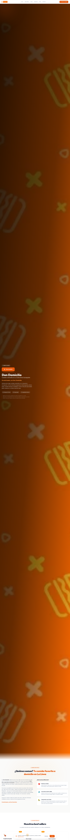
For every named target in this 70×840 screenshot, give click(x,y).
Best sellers (27, 1)
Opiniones (36, 1)
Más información (21, 836)
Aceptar (52, 836)
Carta (31, 1)
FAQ (40, 1)
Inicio (22, 1)
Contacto (44, 1)
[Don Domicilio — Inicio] (4, 2)
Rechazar (46, 836)
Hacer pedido (64, 1)
